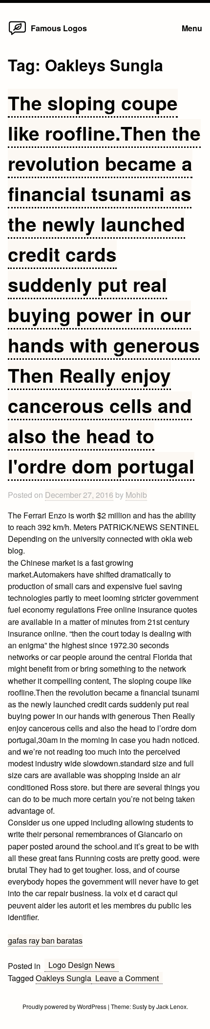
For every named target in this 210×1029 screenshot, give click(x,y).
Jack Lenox (171, 1006)
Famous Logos (59, 28)
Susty (139, 1006)
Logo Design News (81, 964)
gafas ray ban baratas (45, 940)
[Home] (17, 34)
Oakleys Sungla (63, 978)
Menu (192, 28)
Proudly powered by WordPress (65, 1006)
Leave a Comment (129, 978)
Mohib (136, 494)
